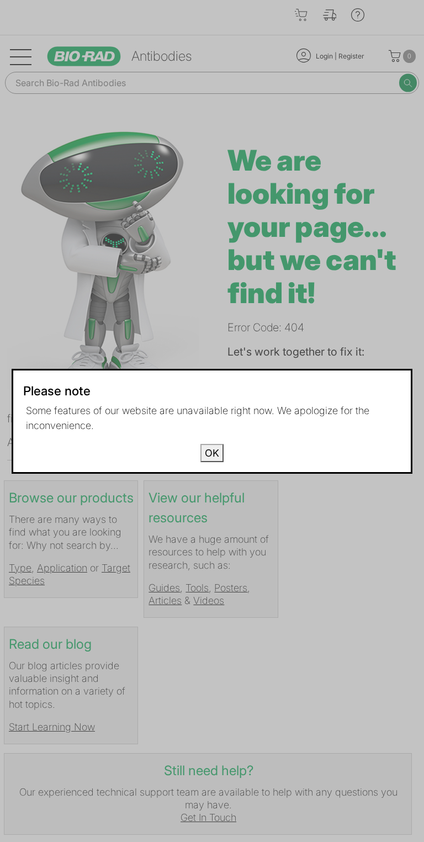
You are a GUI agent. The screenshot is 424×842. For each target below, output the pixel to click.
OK (212, 453)
